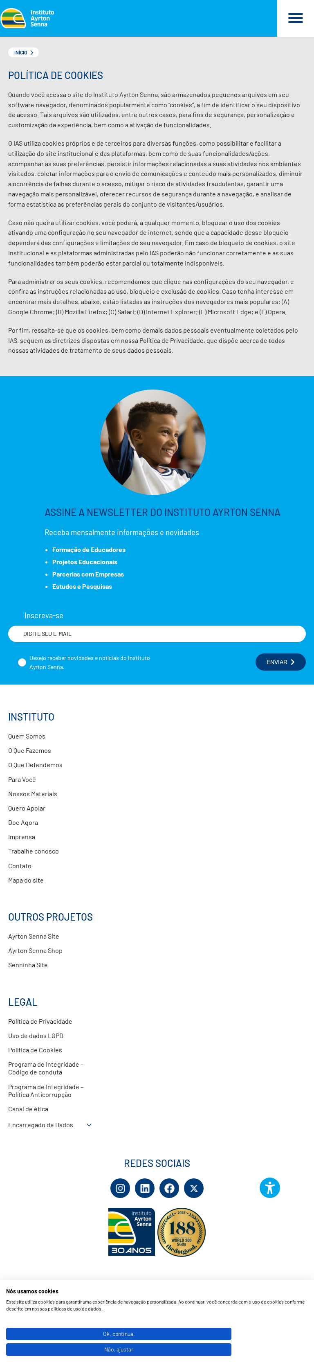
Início (20, 52)
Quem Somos (26, 736)
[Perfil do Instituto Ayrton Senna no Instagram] (120, 1188)
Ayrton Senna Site (33, 936)
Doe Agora (23, 822)
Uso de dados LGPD (35, 1035)
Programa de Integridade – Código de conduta (45, 1068)
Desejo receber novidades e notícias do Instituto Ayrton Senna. (89, 662)
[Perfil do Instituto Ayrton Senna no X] (194, 1188)
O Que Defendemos (35, 764)
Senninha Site (28, 964)
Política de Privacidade (40, 1021)
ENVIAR (277, 662)
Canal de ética (28, 1109)
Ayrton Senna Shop (35, 950)
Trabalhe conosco (33, 851)
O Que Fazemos (29, 750)
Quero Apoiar (26, 808)
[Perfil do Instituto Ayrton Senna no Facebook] (169, 1188)
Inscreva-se (44, 615)
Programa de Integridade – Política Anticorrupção (45, 1090)
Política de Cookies (35, 1050)
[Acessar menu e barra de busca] (295, 18)
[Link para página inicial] (138, 18)
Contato (19, 865)
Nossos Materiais (32, 793)
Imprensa (21, 836)
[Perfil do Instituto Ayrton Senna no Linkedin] (145, 1188)
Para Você (22, 779)
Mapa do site (26, 880)
